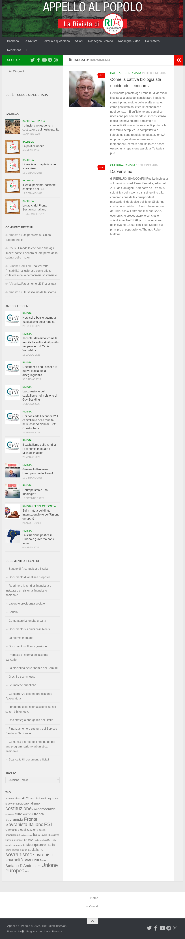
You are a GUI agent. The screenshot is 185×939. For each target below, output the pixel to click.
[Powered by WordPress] (22, 931)
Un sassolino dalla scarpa (39, 292)
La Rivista (30, 41)
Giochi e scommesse (22, 676)
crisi (34, 809)
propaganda (19, 845)
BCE (20, 804)
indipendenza (26, 835)
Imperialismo (12, 834)
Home (94, 897)
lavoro (44, 835)
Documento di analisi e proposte (29, 577)
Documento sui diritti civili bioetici (30, 629)
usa (27, 871)
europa (28, 814)
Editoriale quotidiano (56, 41)
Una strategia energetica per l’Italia (31, 719)
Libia (24, 840)
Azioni (79, 41)
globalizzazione (28, 829)
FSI (48, 824)
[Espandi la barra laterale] (178, 60)
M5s (30, 839)
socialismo (35, 849)
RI (27, 50)
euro (18, 814)
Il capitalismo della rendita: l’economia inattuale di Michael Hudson (39, 448)
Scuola (13, 612)
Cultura (116, 165)
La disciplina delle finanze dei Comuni (33, 668)
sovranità (14, 860)
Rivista (136, 73)
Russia (15, 850)
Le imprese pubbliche (22, 685)
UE (38, 866)
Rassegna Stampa (100, 41)
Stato (43, 860)
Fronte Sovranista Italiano (24, 821)
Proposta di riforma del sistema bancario (26, 657)
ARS (25, 798)
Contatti (94, 906)
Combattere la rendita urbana (27, 620)
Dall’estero (152, 41)
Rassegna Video (129, 41)
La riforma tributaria (21, 637)
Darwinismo (121, 171)
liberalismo (53, 835)
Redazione (14, 50)
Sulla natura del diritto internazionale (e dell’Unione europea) (40, 514)
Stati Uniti (31, 860)
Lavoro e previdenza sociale (27, 603)
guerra (42, 830)
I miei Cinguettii (15, 71)
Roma (8, 850)
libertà (19, 840)
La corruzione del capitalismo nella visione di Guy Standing (39, 395)
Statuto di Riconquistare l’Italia (28, 568)
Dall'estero (119, 73)
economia (9, 815)
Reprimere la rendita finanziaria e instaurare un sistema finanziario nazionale (28, 590)
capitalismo (31, 803)
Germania (11, 829)
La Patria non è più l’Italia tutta (36, 283)
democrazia (46, 809)
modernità (38, 840)
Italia (36, 834)
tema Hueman (54, 931)
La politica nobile (33, 146)
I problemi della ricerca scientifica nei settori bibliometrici (30, 709)
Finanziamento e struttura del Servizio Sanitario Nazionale (31, 731)
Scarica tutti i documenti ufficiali (29, 759)
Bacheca (13, 41)
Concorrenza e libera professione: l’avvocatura (28, 696)
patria (53, 840)
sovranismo (18, 854)
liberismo (10, 840)
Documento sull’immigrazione (28, 646)
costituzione (18, 808)
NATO (46, 839)
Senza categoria (45, 506)
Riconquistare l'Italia (40, 845)
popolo (8, 845)
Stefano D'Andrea (20, 866)
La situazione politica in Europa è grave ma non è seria (38, 539)
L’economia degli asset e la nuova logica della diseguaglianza (39, 371)
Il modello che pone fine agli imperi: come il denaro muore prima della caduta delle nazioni (31, 253)
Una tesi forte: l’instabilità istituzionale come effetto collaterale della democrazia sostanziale (31, 270)
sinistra (23, 850)
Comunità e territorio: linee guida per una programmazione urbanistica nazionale (30, 746)
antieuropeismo (13, 798)
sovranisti (43, 854)
